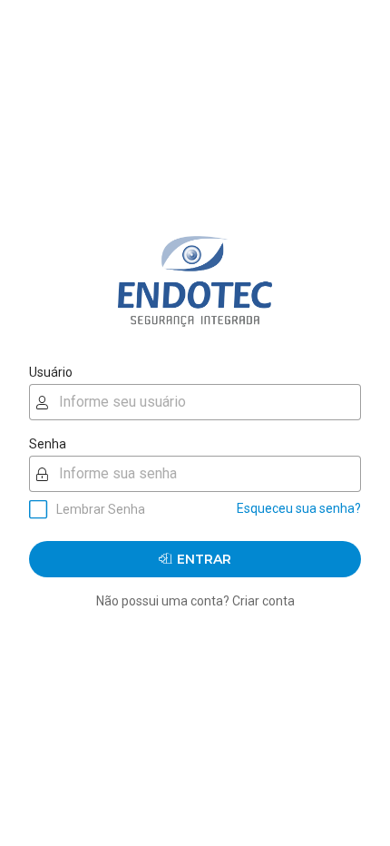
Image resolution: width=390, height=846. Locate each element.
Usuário (51, 372)
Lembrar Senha (100, 509)
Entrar (204, 559)
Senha (47, 444)
